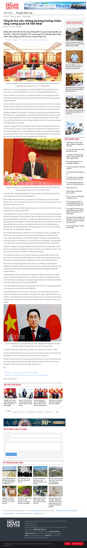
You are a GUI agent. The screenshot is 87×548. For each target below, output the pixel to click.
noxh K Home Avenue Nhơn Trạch (24, 513)
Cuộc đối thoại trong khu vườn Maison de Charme (24, 480)
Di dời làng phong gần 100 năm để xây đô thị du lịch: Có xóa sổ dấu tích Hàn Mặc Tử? (74, 203)
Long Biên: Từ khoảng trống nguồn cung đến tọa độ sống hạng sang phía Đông (74, 156)
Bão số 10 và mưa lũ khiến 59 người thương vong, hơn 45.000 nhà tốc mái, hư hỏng (75, 44)
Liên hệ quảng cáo (77, 543)
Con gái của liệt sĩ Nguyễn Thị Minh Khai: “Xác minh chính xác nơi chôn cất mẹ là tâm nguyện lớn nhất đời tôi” (75, 219)
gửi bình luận (11, 454)
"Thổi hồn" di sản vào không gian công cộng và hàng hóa (75, 178)
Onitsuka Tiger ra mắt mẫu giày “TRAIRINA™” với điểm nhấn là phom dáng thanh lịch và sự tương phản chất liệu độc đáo (55, 502)
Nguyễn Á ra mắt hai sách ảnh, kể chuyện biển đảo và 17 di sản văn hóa (8, 500)
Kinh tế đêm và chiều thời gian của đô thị (74, 192)
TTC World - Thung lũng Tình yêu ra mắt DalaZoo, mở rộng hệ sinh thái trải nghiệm (24, 500)
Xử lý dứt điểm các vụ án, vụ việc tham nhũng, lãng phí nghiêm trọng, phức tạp (74, 66)
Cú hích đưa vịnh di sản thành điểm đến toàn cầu (75, 150)
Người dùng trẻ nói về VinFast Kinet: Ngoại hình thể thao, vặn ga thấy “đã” (39, 500)
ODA (57, 412)
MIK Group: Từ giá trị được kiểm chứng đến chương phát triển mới (74, 144)
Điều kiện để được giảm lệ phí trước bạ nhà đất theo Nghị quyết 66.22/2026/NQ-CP (55, 481)
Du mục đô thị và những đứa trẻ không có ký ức (75, 197)
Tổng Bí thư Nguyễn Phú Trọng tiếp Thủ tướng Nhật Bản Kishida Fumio (27, 40)
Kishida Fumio (49, 412)
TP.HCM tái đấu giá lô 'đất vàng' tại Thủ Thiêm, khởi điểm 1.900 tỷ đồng (40, 481)
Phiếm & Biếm (27, 16)
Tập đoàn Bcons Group (38, 513)
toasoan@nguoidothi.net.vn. (37, 535)
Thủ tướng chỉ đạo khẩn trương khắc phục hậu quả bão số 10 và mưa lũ (75, 111)
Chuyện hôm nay (23, 12)
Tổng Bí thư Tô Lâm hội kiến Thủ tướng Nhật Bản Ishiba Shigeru (55, 401)
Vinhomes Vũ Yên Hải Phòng (62, 510)
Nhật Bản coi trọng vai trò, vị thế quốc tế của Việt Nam (22, 372)
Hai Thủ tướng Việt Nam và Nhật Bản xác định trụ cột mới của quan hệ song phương (40, 402)
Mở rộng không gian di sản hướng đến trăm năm (74, 162)
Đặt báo (67, 543)
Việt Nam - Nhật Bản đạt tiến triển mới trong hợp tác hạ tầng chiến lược (27, 375)
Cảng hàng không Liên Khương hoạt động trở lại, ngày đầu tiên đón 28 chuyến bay (8, 481)
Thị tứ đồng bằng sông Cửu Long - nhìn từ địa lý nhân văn (75, 183)
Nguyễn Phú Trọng (17, 412)
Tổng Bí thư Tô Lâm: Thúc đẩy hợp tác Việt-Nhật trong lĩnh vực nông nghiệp (10, 402)
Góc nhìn (6, 16)
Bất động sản (74, 510)
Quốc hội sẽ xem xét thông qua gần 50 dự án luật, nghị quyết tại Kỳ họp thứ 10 (75, 89)
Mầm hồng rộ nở (72, 188)
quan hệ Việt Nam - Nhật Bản (34, 412)
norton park (16, 510)
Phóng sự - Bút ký (16, 16)
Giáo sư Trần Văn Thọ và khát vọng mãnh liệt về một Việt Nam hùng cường (25, 402)
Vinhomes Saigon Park (9, 513)
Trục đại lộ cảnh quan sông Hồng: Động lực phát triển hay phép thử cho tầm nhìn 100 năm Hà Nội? (75, 211)
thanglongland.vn (37, 510)
